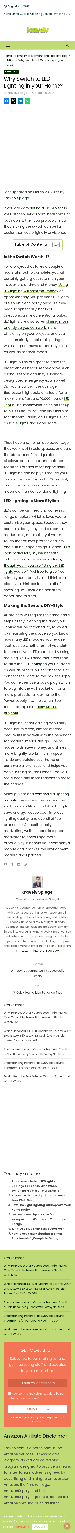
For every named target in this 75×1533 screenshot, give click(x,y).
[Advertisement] (37, 145)
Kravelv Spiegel (18, 93)
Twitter (25, 951)
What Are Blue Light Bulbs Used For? (38, 1229)
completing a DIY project (42, 208)
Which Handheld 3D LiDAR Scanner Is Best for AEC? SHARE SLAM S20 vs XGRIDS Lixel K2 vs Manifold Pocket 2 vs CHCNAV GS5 (37, 1035)
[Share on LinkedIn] (20, 101)
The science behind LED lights (33, 1181)
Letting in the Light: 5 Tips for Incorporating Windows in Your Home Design (39, 1219)
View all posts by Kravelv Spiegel (37, 899)
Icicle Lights (18, 423)
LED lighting (32, 663)
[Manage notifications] (67, 1526)
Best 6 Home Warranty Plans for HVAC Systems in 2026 (38, 11)
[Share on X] (13, 101)
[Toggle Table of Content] (54, 245)
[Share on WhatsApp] (27, 101)
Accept (40, 1527)
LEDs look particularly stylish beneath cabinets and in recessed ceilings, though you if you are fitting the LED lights (37, 559)
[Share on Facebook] (6, 101)
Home (8, 56)
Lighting (9, 60)
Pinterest (38, 951)
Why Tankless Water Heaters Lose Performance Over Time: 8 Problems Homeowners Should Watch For (36, 1017)
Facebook (52, 951)
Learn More (21, 1527)
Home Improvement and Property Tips (41, 56)
